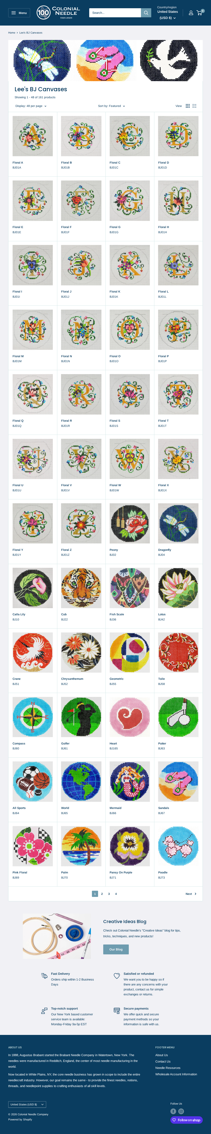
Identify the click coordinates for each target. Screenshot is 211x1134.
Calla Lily (19, 614)
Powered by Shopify (20, 1119)
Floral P (163, 356)
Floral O (115, 356)
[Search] (146, 12)
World (65, 808)
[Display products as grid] (188, 106)
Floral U (18, 485)
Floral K (115, 291)
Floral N (66, 356)
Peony (114, 549)
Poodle (163, 872)
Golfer (65, 743)
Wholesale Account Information (176, 1074)
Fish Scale (117, 614)
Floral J (66, 291)
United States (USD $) (24, 1104)
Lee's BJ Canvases (30, 32)
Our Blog (116, 949)
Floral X (163, 485)
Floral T (163, 420)
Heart (113, 743)
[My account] (191, 13)
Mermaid (115, 808)
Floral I (17, 291)
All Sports (19, 808)
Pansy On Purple (121, 872)
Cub (64, 614)
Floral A (18, 162)
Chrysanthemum (72, 678)
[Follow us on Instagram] (181, 1111)
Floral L (163, 291)
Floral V (66, 485)
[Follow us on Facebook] (173, 1111)
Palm (64, 872)
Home (11, 32)
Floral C (115, 162)
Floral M (18, 356)
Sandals (163, 808)
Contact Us (163, 1061)
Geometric (117, 678)
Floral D (163, 162)
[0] (199, 12)
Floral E (18, 227)
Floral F (66, 227)
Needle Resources (168, 1068)
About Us (161, 1055)
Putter (162, 743)
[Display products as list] (194, 106)
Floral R (66, 420)
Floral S (115, 420)
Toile (161, 678)
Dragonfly (164, 549)
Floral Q (18, 420)
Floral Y (18, 549)
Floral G (115, 227)
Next (189, 893)
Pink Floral (20, 872)
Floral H (163, 227)
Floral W (115, 485)
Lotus (162, 614)
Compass (19, 743)
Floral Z (66, 549)
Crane (17, 678)
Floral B (66, 162)
